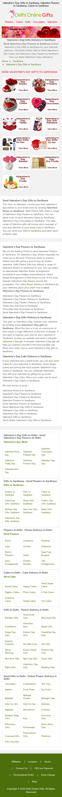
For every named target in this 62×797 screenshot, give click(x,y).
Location (32, 761)
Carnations (28, 540)
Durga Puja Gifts (10, 634)
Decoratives (29, 709)
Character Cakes (9, 599)
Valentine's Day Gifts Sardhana (12, 519)
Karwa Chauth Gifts (30, 651)
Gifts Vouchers (12, 742)
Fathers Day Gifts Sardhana (48, 502)
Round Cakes (11, 586)
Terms (47, 761)
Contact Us (21, 768)
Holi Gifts (45, 644)
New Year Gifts (30, 658)
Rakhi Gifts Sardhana (46, 511)
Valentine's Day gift (12, 341)
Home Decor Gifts (47, 726)
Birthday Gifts (11, 618)
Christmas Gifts (28, 625)
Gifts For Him (11, 704)
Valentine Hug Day (48, 462)
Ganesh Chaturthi (9, 643)
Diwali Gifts (46, 626)
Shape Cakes (29, 601)
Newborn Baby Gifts (12, 717)
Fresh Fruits (29, 689)
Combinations (29, 684)
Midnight (9, 698)
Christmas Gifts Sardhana (12, 502)
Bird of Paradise (9, 553)
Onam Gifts (46, 658)
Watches (45, 704)
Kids (25, 718)
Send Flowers (11, 534)
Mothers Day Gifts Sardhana (12, 511)
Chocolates (39, 21)
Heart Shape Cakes (47, 585)
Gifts (27, 21)
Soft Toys (46, 684)
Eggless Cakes (12, 592)
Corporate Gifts (12, 736)
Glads (26, 555)
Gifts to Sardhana (32, 230)
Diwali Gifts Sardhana (28, 502)
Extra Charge (48, 775)
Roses (8, 540)
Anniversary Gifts (29, 616)
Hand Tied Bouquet (46, 553)
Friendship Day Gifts (48, 634)
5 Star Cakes (47, 592)
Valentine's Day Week (16, 442)
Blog (34, 781)
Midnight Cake (48, 698)
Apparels (9, 709)
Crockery (45, 709)
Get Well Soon (30, 644)
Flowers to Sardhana (10, 493)
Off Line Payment (44, 768)
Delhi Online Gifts (35, 788)
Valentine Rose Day (12, 453)
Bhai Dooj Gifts (48, 618)
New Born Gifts (12, 658)
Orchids (27, 546)
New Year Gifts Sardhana (30, 511)
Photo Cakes (29, 592)
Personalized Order (24, 775)
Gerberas (45, 540)
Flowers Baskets (27, 562)
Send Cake (10, 576)
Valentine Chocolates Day (46, 451)
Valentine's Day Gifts (30, 666)
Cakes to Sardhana (45, 493)
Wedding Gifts (48, 667)
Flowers (9, 21)
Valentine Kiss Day (12, 471)
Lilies (7, 546)
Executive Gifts (46, 717)
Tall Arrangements (48, 562)
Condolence (10, 626)
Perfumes (46, 736)
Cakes (19, 21)
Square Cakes (30, 586)
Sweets (8, 689)
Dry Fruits (46, 689)
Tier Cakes (46, 601)
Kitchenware (29, 727)
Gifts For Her (29, 704)
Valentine (52, 21)
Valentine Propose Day (29, 453)
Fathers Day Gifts (29, 634)
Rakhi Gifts (10, 667)
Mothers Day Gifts (47, 651)
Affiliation (16, 761)
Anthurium (46, 546)
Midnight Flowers (27, 697)
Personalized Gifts (29, 734)
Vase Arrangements (11, 562)
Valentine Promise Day (29, 462)
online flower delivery (31, 284)
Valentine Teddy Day (10, 462)
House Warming (9, 651)
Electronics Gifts (10, 726)
